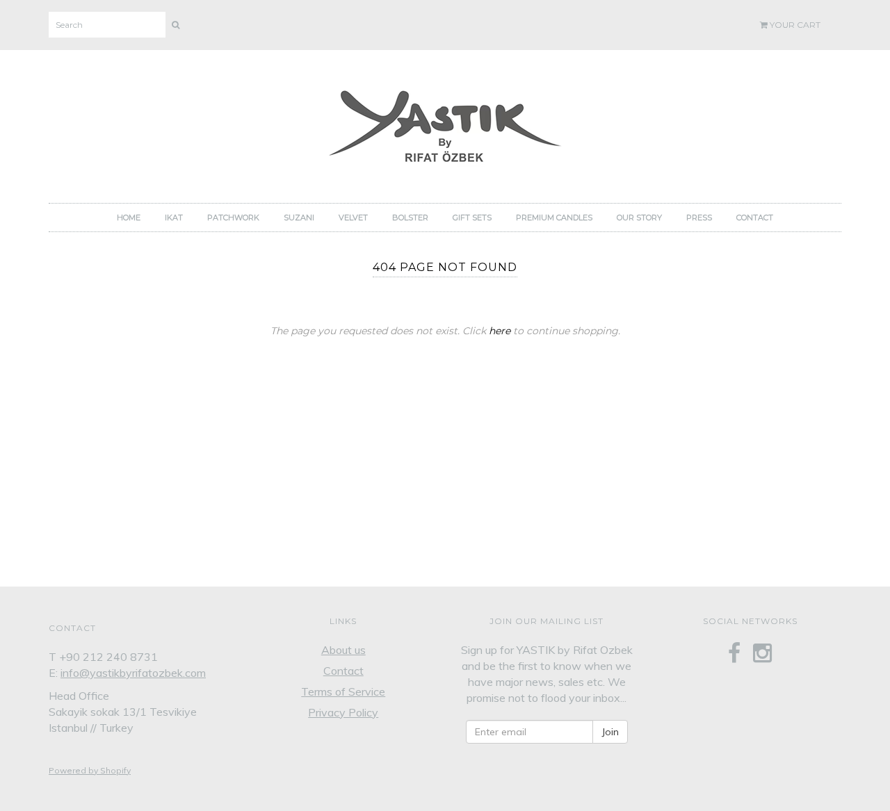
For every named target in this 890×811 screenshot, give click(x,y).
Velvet (353, 217)
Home (128, 217)
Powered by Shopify (90, 770)
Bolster (410, 217)
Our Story (639, 217)
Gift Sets (472, 217)
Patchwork (233, 217)
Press (699, 217)
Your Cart (794, 24)
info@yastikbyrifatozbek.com (133, 673)
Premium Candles (554, 217)
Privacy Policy (343, 712)
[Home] (445, 122)
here (499, 331)
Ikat (174, 217)
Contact (754, 217)
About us (343, 650)
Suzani (299, 217)
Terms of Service (343, 691)
